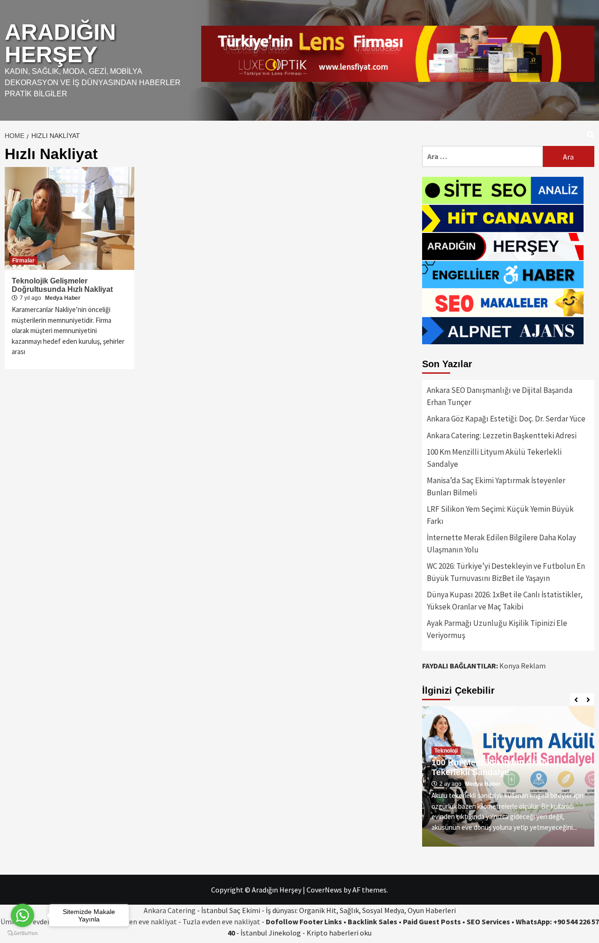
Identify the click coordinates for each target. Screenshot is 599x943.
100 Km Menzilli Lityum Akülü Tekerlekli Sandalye (494, 458)
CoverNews (324, 889)
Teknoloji (446, 750)
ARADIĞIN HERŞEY (60, 43)
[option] (508, 776)
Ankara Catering (170, 910)
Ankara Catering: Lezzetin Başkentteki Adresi (502, 435)
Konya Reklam (522, 665)
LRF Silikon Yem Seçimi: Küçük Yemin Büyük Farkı (500, 515)
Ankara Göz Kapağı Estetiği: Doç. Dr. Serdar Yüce (506, 418)
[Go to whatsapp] (22, 915)
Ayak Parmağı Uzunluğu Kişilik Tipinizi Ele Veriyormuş (497, 629)
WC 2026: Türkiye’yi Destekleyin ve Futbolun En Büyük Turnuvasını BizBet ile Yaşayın (506, 572)
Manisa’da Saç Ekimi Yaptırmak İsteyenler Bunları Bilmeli (496, 486)
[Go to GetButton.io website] (22, 933)
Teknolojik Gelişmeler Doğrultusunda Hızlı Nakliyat (62, 285)
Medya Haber (62, 298)
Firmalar (23, 260)
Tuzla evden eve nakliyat (221, 921)
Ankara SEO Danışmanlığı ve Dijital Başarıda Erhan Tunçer (499, 396)
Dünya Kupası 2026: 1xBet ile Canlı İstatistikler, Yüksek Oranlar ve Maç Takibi (505, 600)
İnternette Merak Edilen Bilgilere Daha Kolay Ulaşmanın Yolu (501, 543)
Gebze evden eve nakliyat (137, 921)
